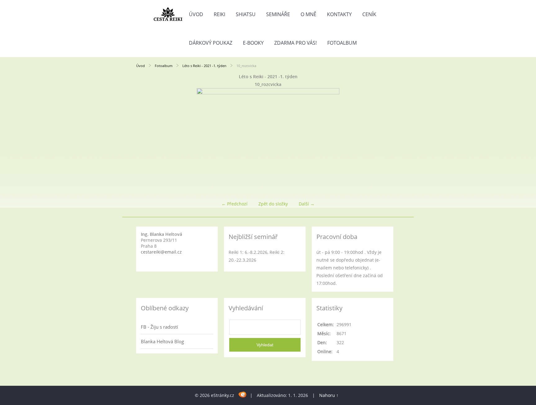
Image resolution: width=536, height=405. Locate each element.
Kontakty (339, 14)
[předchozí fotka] (146, 141)
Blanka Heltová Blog (162, 341)
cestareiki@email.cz (161, 252)
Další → (307, 204)
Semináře (278, 14)
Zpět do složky (273, 204)
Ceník (369, 14)
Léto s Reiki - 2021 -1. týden (204, 65)
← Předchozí (234, 204)
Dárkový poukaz (210, 42)
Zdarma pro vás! (295, 42)
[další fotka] (390, 141)
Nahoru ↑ (328, 395)
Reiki (219, 14)
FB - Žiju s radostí (159, 327)
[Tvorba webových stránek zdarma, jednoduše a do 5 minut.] (243, 394)
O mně (308, 14)
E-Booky (253, 42)
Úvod (196, 14)
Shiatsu (246, 14)
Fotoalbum (342, 42)
